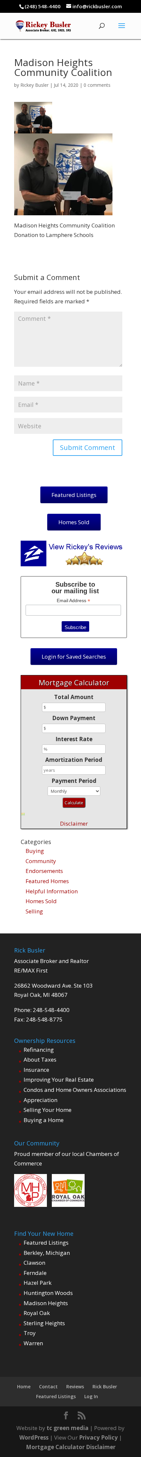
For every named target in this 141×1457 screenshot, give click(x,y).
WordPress (34, 1437)
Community (41, 861)
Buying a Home (44, 1120)
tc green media (68, 1428)
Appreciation (40, 1100)
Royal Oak (37, 1313)
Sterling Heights (44, 1323)
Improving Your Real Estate (59, 1079)
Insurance (36, 1069)
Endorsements (44, 871)
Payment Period (73, 781)
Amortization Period (73, 760)
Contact (48, 1386)
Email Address (73, 601)
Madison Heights (46, 1303)
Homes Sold (41, 901)
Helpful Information (52, 891)
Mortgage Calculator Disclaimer (70, 1447)
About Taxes (40, 1059)
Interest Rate (73, 739)
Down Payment (73, 718)
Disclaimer (74, 823)
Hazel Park (37, 1282)
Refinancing (39, 1049)
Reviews (75, 1386)
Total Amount (73, 697)
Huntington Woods (48, 1293)
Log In (91, 1396)
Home (23, 1386)
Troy (30, 1333)
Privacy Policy (98, 1437)
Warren (33, 1343)
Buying (35, 851)
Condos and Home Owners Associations (75, 1089)
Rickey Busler (34, 85)
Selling (34, 911)
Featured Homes (47, 881)
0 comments (97, 85)
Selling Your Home (47, 1110)
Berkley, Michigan (47, 1253)
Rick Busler (104, 1386)
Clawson (34, 1262)
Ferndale (35, 1273)
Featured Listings (46, 1242)
